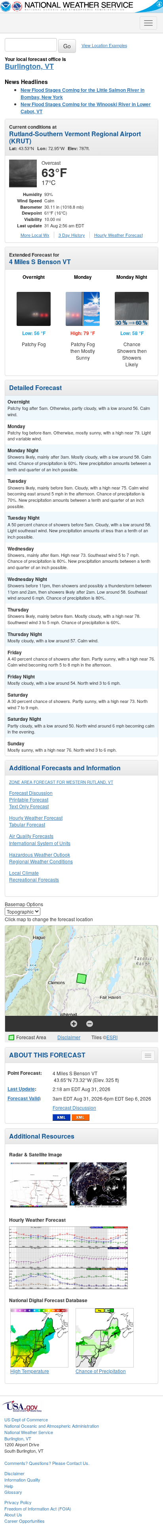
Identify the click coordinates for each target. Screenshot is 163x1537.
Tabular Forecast (27, 824)
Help (8, 1486)
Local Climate (24, 872)
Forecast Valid (24, 1098)
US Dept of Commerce (26, 1419)
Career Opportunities (24, 1521)
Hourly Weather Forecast (36, 817)
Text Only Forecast (29, 806)
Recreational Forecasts (34, 879)
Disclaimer (68, 1037)
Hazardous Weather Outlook (39, 854)
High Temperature (29, 1370)
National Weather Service (28, 1432)
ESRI (112, 1037)
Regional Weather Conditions (41, 861)
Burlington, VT (29, 66)
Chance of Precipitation (101, 1370)
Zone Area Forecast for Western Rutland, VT (61, 782)
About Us (13, 1514)
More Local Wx (35, 235)
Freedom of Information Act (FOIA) (37, 1508)
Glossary (13, 1492)
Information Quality (22, 1479)
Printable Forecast (28, 799)
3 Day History (72, 235)
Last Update (21, 1088)
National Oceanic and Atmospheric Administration (51, 1426)
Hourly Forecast (118, 235)
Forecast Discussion (31, 792)
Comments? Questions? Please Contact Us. (46, 1463)
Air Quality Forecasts (31, 835)
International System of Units (39, 843)
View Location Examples (104, 45)
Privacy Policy (18, 1502)
